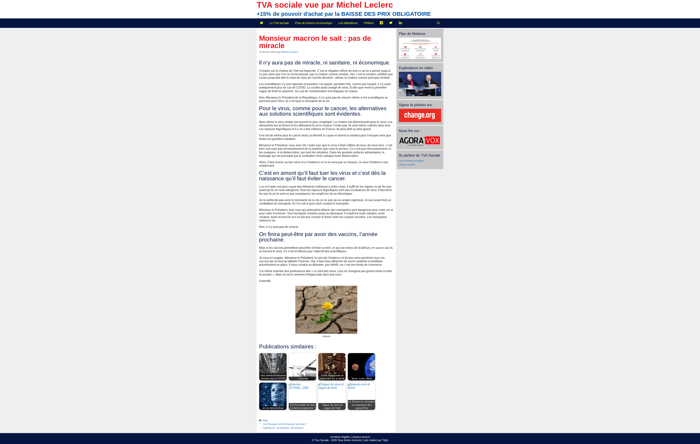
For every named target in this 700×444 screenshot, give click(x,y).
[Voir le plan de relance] (420, 58)
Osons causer (407, 164)
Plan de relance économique (313, 23)
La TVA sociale (279, 23)
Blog (265, 420)
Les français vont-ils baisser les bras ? (285, 424)
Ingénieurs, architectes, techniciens (283, 428)
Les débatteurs (348, 23)
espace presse (361, 436)
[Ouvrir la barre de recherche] (438, 23)
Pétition (369, 23)
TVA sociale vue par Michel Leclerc (325, 4)
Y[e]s (385, 440)
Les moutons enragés (411, 160)
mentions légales (340, 436)
